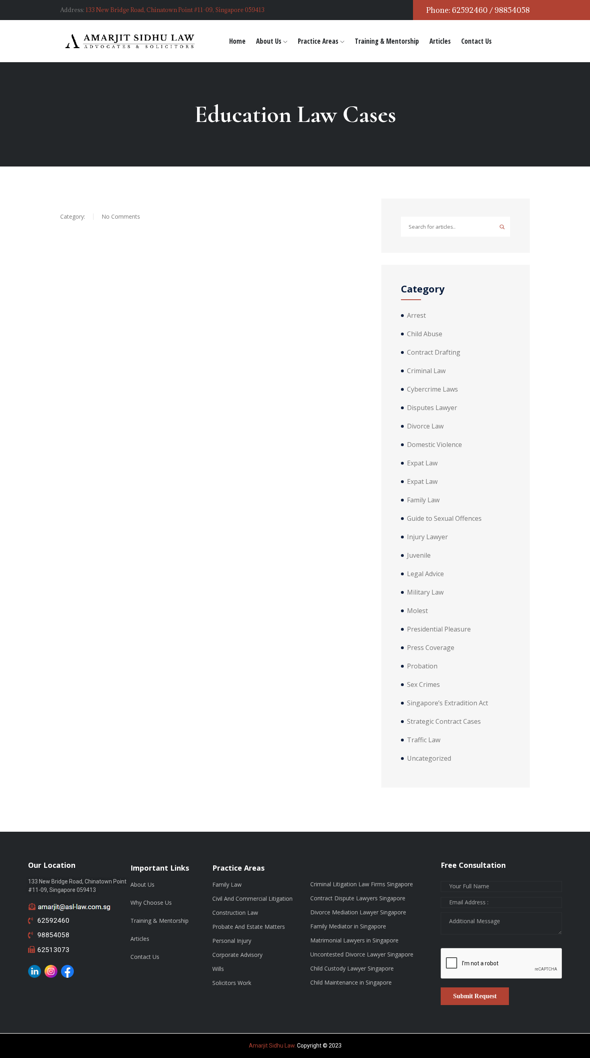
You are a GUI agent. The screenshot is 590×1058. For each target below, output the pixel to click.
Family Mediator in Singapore (348, 926)
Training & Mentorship (387, 41)
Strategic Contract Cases (444, 721)
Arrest (416, 315)
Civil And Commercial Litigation (252, 898)
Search (502, 227)
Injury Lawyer (427, 537)
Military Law (425, 592)
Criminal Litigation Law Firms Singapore (361, 884)
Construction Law (235, 912)
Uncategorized (429, 758)
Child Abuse (424, 334)
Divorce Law (425, 426)
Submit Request (474, 996)
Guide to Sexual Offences (444, 518)
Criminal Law (426, 371)
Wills (218, 969)
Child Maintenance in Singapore (351, 982)
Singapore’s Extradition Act (447, 703)
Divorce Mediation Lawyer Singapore (358, 912)
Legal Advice (425, 574)
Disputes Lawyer (432, 407)
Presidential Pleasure (439, 629)
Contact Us (476, 41)
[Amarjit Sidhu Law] (130, 41)
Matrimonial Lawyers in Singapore (354, 940)
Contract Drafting (433, 352)
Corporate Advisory (237, 954)
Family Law (423, 500)
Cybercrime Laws (432, 389)
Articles (440, 41)
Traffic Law (423, 740)
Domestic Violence (434, 444)
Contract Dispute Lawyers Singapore (357, 898)
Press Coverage (430, 647)
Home (237, 41)
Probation (422, 666)
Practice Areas (318, 41)
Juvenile (419, 555)
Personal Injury (231, 940)
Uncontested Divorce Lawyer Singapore (361, 954)
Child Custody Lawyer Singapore (352, 968)
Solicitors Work (231, 983)
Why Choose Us (151, 902)
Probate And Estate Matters (248, 926)
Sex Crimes (423, 684)
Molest (417, 610)
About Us (268, 41)
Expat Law (422, 463)
